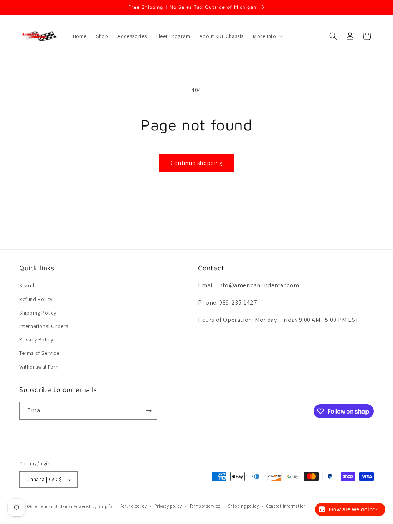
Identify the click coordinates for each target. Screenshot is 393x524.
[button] (267, 36)
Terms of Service (39, 352)
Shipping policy (243, 506)
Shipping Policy (37, 312)
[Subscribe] (148, 411)
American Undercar (54, 506)
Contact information (286, 506)
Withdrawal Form (39, 366)
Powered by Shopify (93, 506)
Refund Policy (36, 299)
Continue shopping (196, 162)
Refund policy (133, 506)
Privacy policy (168, 506)
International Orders (43, 326)
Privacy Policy (36, 339)
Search (27, 285)
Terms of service (205, 506)
